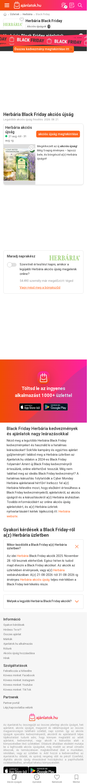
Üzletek (14, 14)
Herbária (27, 14)
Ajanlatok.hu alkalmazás (18, 643)
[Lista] (71, 5)
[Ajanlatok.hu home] (27, 5)
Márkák (7, 639)
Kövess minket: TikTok (17, 689)
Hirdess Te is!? (12, 629)
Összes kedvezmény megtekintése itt (41, 49)
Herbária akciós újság (35, 580)
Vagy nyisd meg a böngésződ (40, 287)
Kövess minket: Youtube (17, 684)
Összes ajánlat (12, 634)
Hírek (6, 658)
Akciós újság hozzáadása (19, 653)
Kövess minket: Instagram (19, 680)
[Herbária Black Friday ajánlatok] (81, 36)
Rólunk (7, 648)
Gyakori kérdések (13, 624)
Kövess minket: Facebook (19, 675)
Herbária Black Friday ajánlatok (33, 35)
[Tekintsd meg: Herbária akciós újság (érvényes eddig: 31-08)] (19, 164)
